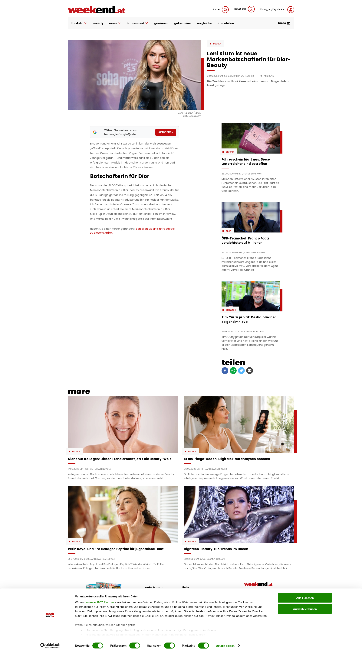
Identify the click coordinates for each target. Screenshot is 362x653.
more (282, 23)
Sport (228, 230)
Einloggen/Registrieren (272, 9)
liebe (185, 587)
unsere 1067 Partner (100, 602)
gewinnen (161, 23)
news (113, 23)
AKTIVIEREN (165, 132)
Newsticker (240, 8)
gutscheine (182, 23)
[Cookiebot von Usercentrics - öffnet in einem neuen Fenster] (50, 645)
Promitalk (231, 309)
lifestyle (77, 23)
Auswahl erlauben (305, 608)
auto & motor (155, 587)
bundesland (135, 23)
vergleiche (204, 23)
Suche (216, 9)
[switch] (134, 645)
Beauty (217, 43)
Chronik (230, 151)
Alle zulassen (305, 597)
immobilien (226, 23)
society (98, 23)
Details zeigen (225, 645)
